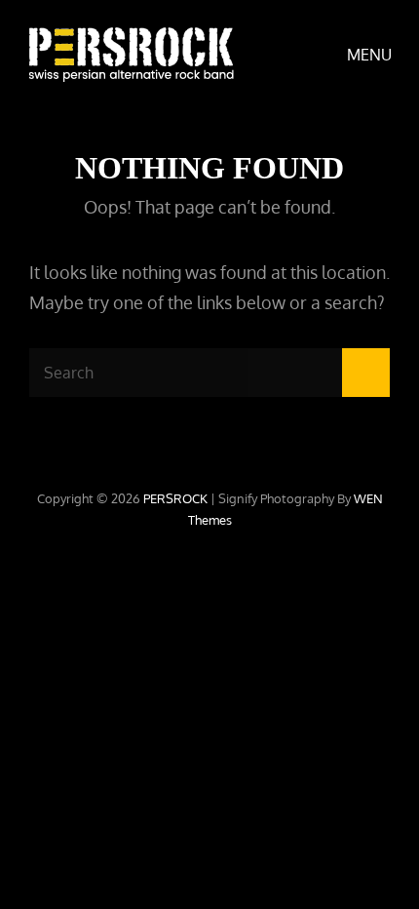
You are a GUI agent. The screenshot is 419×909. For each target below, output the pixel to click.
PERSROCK (175, 498)
